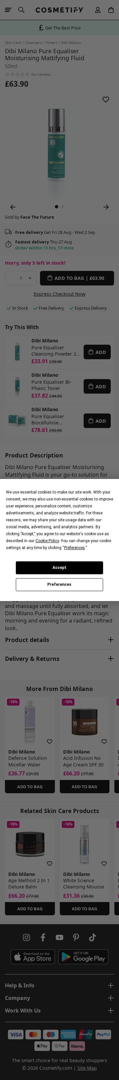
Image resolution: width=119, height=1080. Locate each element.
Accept (59, 567)
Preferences (59, 585)
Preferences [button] (74, 547)
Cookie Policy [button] (47, 541)
